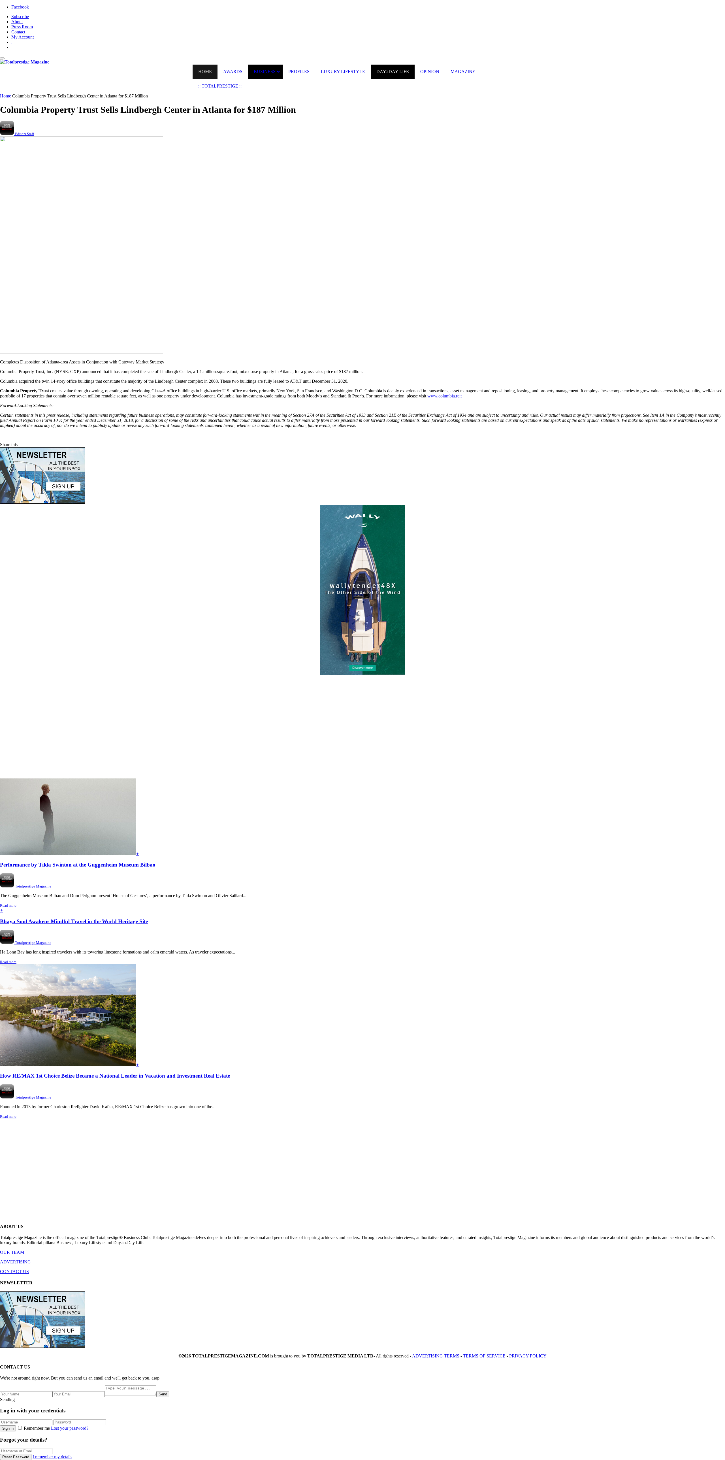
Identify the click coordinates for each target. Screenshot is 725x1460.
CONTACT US (14, 1271)
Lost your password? (69, 1428)
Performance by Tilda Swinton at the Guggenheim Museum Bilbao (77, 865)
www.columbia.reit (444, 395)
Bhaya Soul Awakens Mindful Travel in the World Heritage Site (74, 921)
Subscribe (20, 16)
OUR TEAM (12, 1252)
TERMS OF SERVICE (484, 1355)
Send (163, 1394)
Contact (18, 31)
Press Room (22, 26)
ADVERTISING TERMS (435, 1355)
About (17, 21)
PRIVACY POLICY (528, 1355)
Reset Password (15, 1457)
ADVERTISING (15, 1261)
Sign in (8, 1428)
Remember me (37, 1428)
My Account (22, 37)
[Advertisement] (170, 729)
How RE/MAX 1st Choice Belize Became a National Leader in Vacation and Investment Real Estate (115, 1076)
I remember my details (52, 1456)
